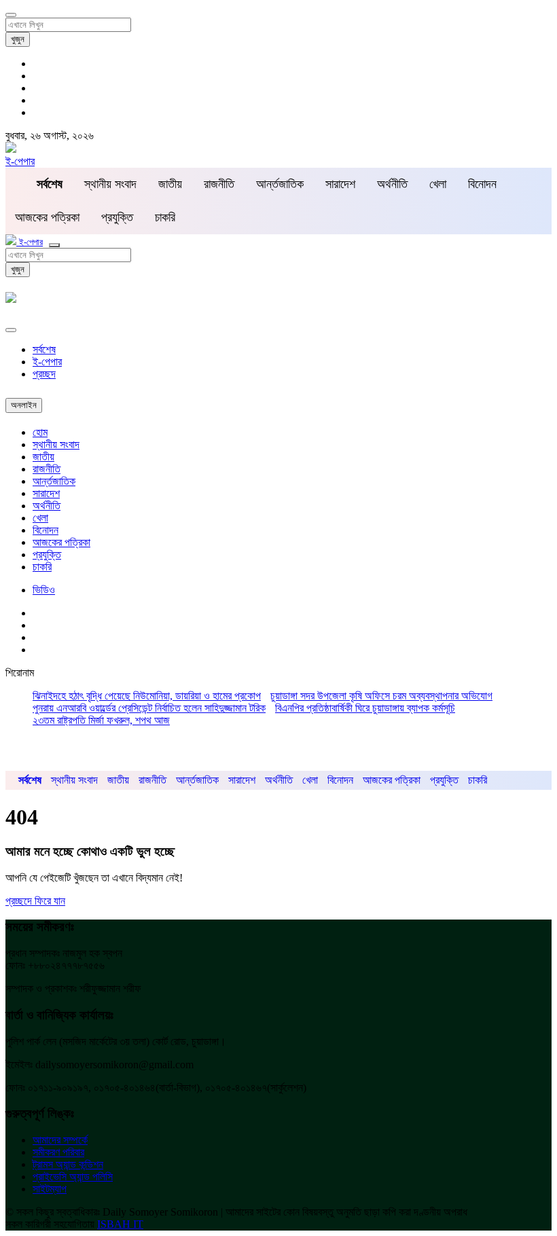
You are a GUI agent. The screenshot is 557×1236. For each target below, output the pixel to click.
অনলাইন (24, 405)
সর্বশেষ (44, 349)
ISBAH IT (120, 1224)
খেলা (437, 184)
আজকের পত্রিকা (47, 217)
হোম (40, 432)
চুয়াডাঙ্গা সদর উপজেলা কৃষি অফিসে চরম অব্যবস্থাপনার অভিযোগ (381, 696)
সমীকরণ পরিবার (58, 1152)
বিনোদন (482, 184)
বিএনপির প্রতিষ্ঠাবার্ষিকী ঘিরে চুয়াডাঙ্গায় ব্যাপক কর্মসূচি (365, 708)
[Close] (10, 330)
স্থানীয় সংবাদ (110, 184)
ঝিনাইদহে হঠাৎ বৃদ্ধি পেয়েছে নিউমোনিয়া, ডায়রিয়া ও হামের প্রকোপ (147, 696)
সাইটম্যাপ (50, 1189)
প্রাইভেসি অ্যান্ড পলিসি (73, 1176)
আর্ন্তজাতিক (280, 184)
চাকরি (165, 217)
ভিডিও (44, 590)
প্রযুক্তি (117, 217)
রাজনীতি (219, 184)
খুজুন (17, 39)
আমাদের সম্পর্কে (60, 1140)
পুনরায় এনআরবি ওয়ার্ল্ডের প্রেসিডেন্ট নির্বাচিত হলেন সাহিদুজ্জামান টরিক (149, 708)
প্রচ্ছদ (44, 374)
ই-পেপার (20, 161)
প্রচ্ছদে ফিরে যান (35, 901)
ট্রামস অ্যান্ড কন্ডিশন (68, 1164)
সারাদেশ (340, 184)
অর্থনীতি (392, 184)
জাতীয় (170, 184)
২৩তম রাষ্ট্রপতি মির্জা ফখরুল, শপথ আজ (101, 720)
